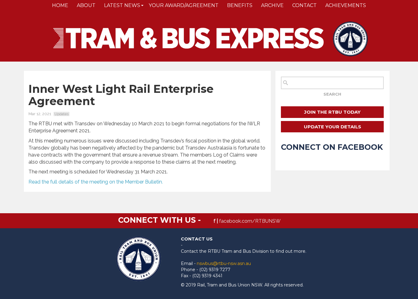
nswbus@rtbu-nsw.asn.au (224, 263)
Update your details (332, 127)
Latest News (122, 5)
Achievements (345, 5)
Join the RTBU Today (332, 112)
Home (60, 5)
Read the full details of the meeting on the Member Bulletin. (95, 182)
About (86, 5)
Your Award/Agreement (183, 5)
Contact (304, 5)
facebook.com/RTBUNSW (250, 221)
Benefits (239, 5)
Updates (61, 114)
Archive (272, 5)
